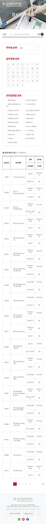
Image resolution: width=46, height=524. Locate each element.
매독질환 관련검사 (13, 118)
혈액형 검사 (29, 122)
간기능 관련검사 (30, 104)
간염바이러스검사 (13, 114)
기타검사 (10, 138)
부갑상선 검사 (30, 134)
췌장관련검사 (12, 126)
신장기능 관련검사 (31, 100)
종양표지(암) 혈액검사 (14, 130)
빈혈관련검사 (30, 118)
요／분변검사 (30, 130)
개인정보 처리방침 (14, 513)
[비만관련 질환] (12, 142)
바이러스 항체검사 (31, 126)
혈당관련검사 (12, 100)
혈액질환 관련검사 (13, 122)
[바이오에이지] (30, 138)
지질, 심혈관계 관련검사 (33, 110)
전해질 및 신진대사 (13, 110)
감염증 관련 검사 (31, 114)
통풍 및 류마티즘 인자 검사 (13, 105)
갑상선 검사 (11, 134)
